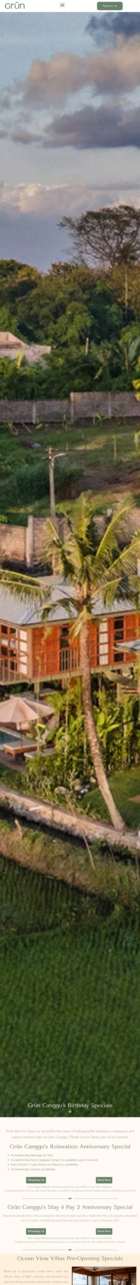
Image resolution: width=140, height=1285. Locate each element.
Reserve (108, 6)
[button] (62, 5)
